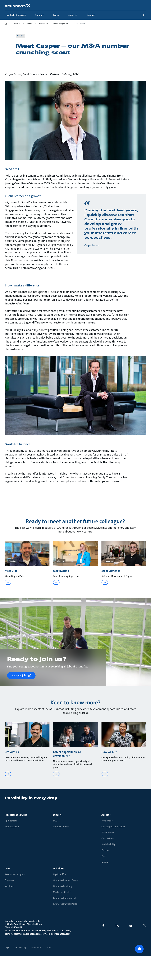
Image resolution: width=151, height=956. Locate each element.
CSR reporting (20, 947)
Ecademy (9, 880)
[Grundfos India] (6, 24)
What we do (107, 832)
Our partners (107, 838)
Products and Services (16, 814)
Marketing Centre (62, 892)
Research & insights (15, 874)
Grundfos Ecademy (62, 886)
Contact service (61, 826)
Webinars (9, 886)
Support (57, 814)
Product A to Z (12, 826)
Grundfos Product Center (66, 880)
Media (104, 862)
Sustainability (108, 844)
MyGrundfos (59, 874)
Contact (49, 947)
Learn (7, 868)
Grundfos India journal (64, 898)
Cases (104, 856)
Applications (11, 820)
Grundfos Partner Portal (65, 904)
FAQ (55, 820)
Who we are (107, 820)
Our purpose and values (113, 826)
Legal (7, 947)
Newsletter (36, 947)
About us (106, 814)
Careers (105, 850)
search (144, 15)
